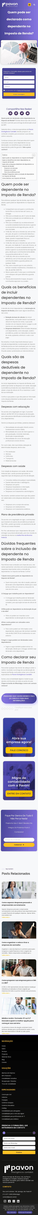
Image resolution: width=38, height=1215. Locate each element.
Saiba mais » (6, 917)
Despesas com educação (11, 168)
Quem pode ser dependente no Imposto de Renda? (17, 158)
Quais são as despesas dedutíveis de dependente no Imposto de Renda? (18, 165)
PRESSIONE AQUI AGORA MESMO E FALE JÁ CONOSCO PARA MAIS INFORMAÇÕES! (19, 698)
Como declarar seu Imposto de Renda (13, 178)
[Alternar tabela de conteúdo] (33, 155)
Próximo (19, 1152)
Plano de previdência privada (12, 172)
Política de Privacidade (25, 1212)
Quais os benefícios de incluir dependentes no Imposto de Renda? (16, 161)
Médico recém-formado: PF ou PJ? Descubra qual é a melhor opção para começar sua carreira (18, 1020)
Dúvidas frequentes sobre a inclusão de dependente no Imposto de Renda (18, 175)
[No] (36, 1209)
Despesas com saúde (10, 170)
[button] (29, 4)
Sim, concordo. (11, 1212)
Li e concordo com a (17, 90)
